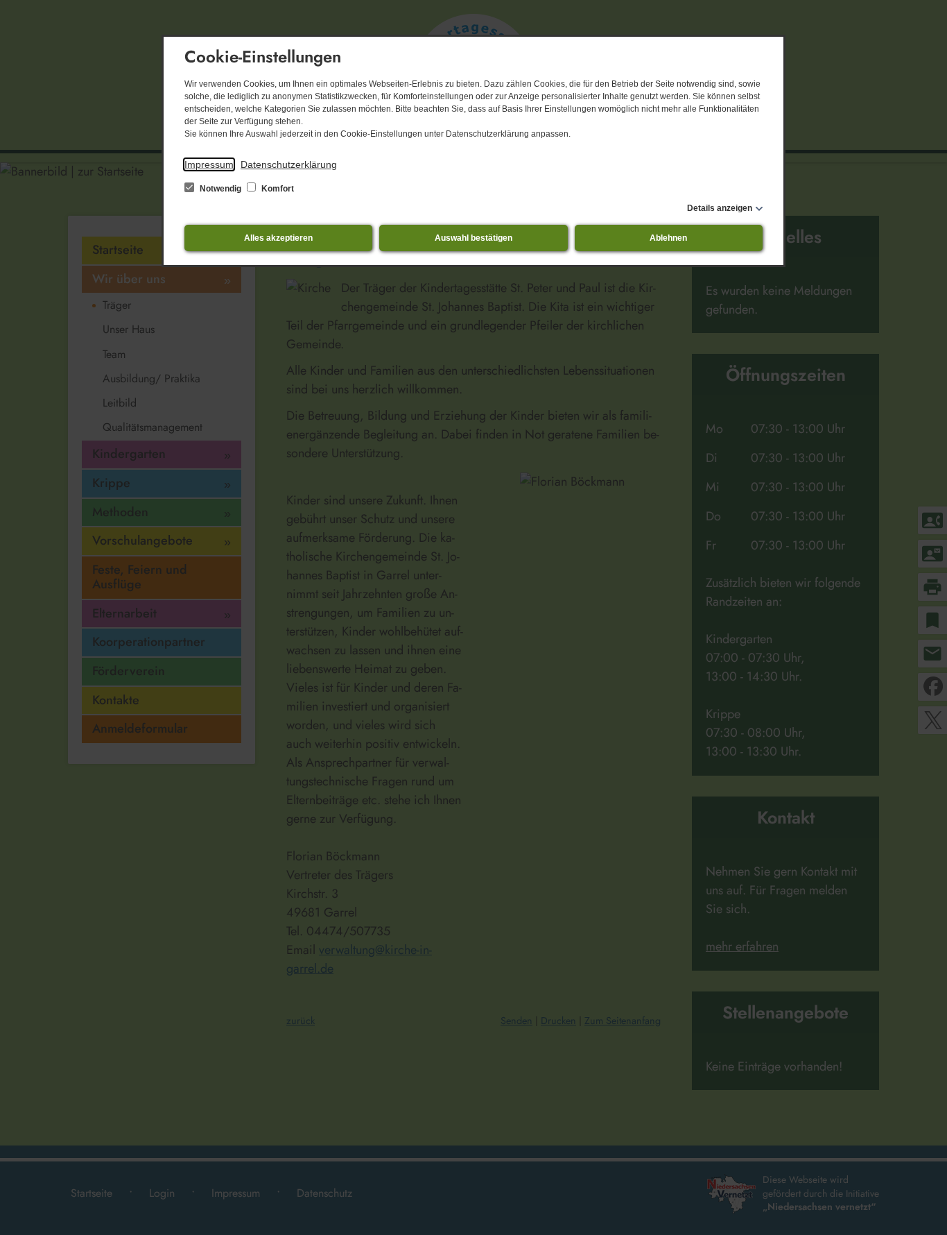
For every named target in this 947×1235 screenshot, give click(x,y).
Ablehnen (668, 238)
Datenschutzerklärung (289, 164)
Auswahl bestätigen (473, 238)
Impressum (209, 164)
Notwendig (220, 189)
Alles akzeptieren (278, 238)
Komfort (276, 189)
